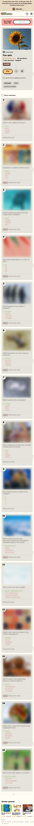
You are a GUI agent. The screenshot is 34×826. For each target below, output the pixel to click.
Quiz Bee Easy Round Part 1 (16, 813)
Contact (9, 821)
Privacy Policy (27, 3)
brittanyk (8, 816)
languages (7, 83)
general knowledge (10, 86)
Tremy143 (19, 816)
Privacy (21, 821)
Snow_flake (9, 52)
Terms (15, 821)
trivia (16, 83)
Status (27, 821)
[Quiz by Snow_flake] (4, 52)
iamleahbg (30, 816)
